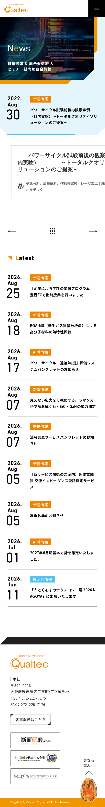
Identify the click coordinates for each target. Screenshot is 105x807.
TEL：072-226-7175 (28, 698)
